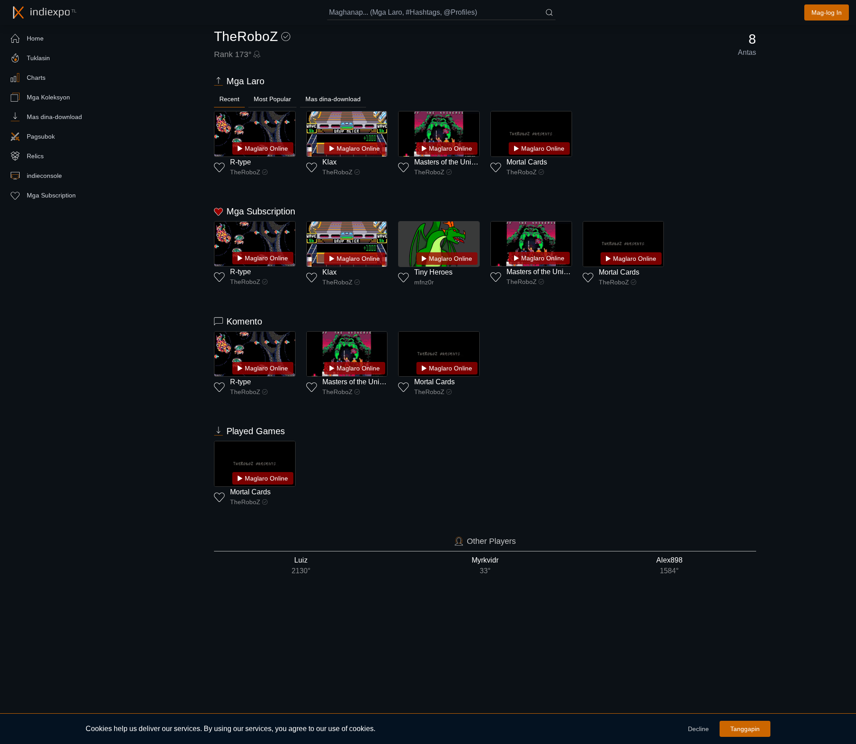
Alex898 (669, 565)
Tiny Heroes (433, 272)
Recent (229, 99)
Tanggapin (745, 728)
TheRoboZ (245, 172)
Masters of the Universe (451, 162)
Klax (329, 162)
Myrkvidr (485, 565)
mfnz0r (424, 282)
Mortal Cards (526, 162)
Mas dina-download (333, 99)
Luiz (301, 565)
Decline (698, 728)
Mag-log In (826, 12)
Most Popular (272, 99)
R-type (240, 162)
